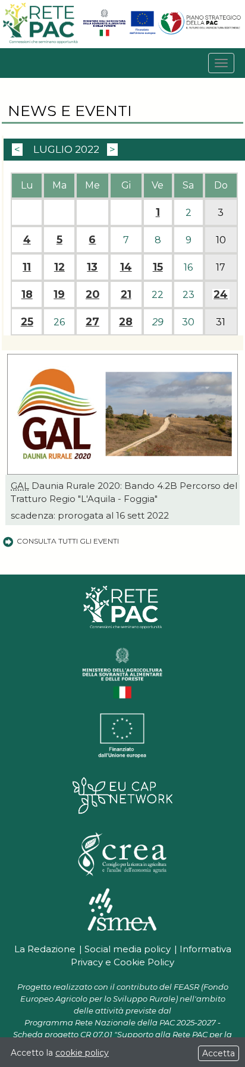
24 (220, 294)
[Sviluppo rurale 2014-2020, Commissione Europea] (142, 33)
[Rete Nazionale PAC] (41, 42)
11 (27, 267)
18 (27, 294)
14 (126, 267)
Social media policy (127, 949)
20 (92, 294)
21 (126, 294)
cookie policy (82, 1052)
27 (92, 321)
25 (27, 321)
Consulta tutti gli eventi (68, 540)
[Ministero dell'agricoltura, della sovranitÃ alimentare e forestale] (104, 33)
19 (59, 294)
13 (92, 267)
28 (126, 321)
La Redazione (45, 949)
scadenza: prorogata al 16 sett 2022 (90, 515)
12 (59, 267)
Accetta (218, 1053)
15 (158, 267)
